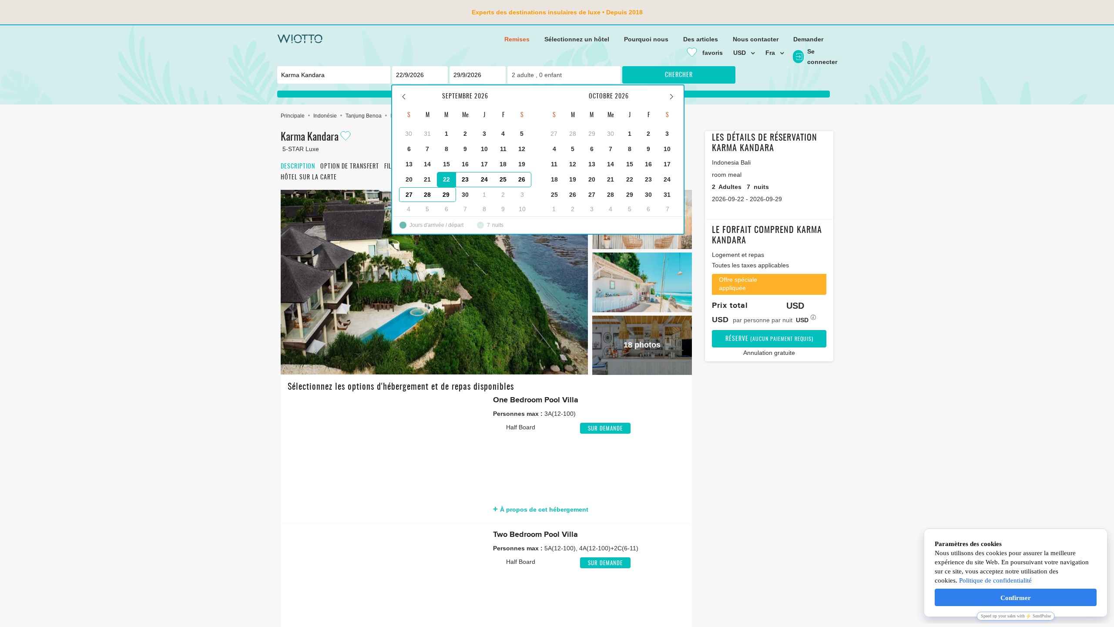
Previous (294, 456)
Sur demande (605, 429)
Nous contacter (755, 39)
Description (298, 167)
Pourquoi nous (646, 39)
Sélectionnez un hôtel (576, 39)
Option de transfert (349, 167)
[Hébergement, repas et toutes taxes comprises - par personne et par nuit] (813, 320)
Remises (517, 39)
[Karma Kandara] (434, 282)
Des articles (700, 39)
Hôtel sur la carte (309, 178)
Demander (808, 39)
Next (473, 456)
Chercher (679, 75)
